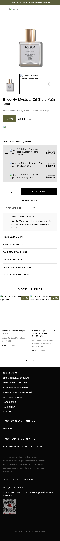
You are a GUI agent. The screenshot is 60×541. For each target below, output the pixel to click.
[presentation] (15, 339)
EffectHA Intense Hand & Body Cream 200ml (27, 152)
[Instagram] (34, 523)
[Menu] (4, 9)
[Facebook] (26, 523)
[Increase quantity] (17, 191)
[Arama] (45, 9)
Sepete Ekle (38, 192)
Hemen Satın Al (30, 200)
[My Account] (48, 9)
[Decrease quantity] (5, 191)
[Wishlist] (52, 9)
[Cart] (56, 9)
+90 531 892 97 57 (19, 439)
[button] (27, 322)
